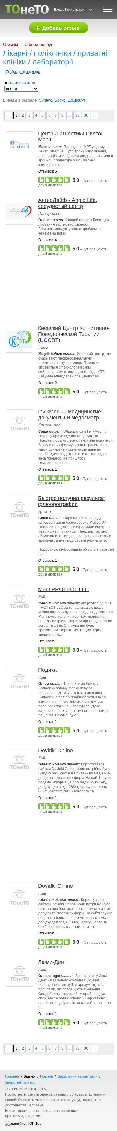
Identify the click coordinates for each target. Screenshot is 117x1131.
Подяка (47, 670)
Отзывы (10, 44)
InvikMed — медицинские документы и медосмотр (69, 415)
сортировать (19, 83)
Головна (12, 1076)
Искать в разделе (25, 72)
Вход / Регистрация (70, 9)
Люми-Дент (52, 962)
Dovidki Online (55, 751)
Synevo (45, 100)
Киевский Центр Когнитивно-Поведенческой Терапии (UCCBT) (74, 334)
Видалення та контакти (78, 1076)
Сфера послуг (38, 44)
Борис (60, 100)
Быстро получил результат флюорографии (71, 501)
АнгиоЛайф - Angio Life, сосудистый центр (67, 203)
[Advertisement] (60, 290)
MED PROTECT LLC (63, 589)
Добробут (76, 100)
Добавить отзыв (58, 28)
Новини (46, 1076)
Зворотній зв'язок (20, 1082)
